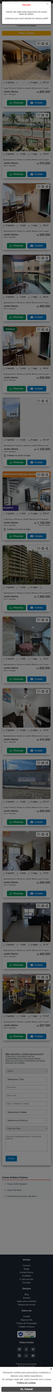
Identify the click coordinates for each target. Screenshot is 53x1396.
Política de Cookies (26, 1383)
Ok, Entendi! (26, 1389)
